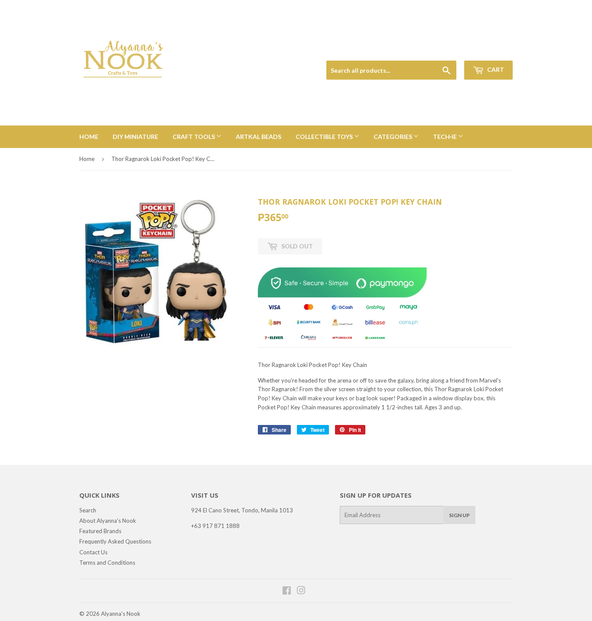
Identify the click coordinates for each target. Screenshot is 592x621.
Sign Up (459, 515)
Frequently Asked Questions (115, 541)
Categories (393, 136)
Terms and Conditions (107, 562)
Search (87, 510)
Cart (495, 69)
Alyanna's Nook (120, 613)
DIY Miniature (135, 136)
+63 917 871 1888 (215, 525)
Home (88, 136)
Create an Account (492, 50)
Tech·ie (445, 136)
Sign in (452, 50)
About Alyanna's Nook (107, 520)
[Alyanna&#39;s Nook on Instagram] (301, 591)
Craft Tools (194, 136)
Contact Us (93, 552)
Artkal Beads (258, 136)
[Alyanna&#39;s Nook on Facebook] (286, 591)
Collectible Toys (325, 136)
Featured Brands (100, 531)
